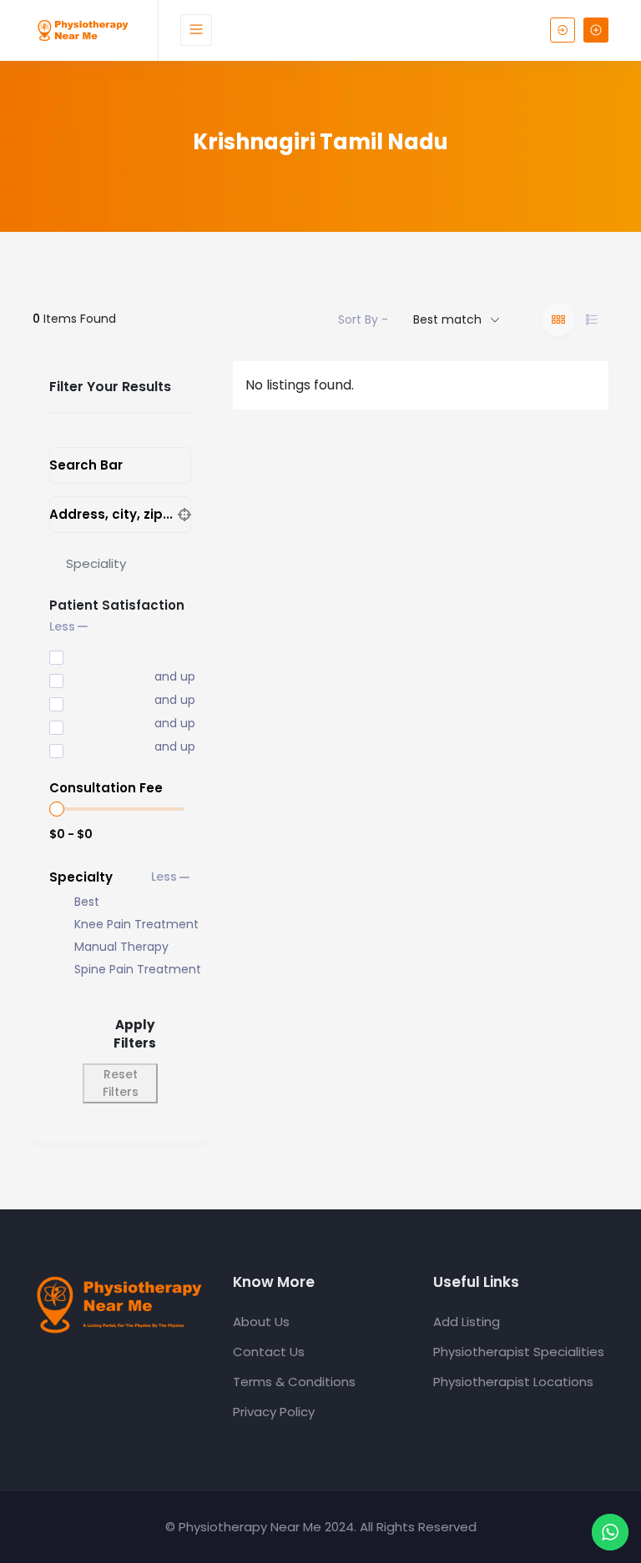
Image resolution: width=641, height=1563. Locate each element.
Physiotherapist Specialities (518, 1351)
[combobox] (120, 563)
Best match (447, 319)
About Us (261, 1321)
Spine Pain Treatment (137, 970)
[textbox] (96, 563)
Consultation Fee (106, 788)
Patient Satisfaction (116, 605)
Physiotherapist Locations (513, 1381)
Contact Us (269, 1351)
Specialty (81, 877)
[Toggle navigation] (196, 30)
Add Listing (466, 1321)
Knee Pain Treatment (136, 924)
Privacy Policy (274, 1411)
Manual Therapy (121, 947)
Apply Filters (135, 1034)
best (86, 902)
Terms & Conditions (294, 1381)
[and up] (90, 678)
